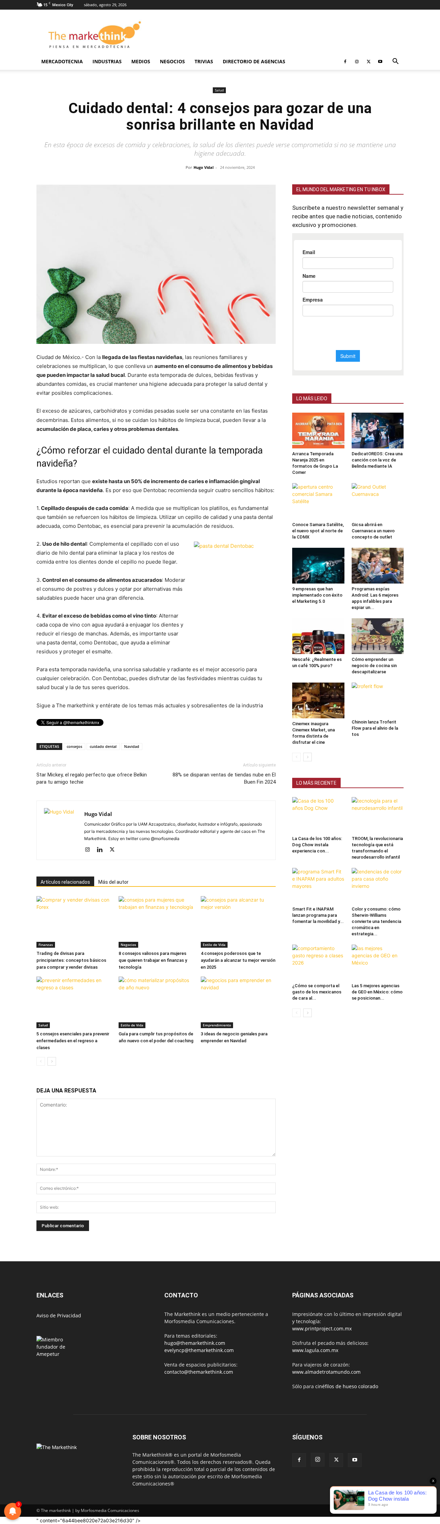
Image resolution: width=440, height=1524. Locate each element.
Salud (219, 90)
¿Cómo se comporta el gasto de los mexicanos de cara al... (316, 992)
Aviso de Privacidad (58, 1315)
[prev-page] (40, 1061)
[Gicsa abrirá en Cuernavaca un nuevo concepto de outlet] (378, 501)
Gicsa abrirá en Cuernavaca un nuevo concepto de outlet (373, 531)
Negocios (172, 61)
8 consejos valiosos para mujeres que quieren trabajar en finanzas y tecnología (153, 960)
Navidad (131, 746)
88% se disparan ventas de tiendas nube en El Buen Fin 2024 (224, 778)
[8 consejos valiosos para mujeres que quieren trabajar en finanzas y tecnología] (156, 922)
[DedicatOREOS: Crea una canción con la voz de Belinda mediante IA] (378, 430)
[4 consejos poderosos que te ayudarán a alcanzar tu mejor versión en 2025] (238, 922)
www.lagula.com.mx (315, 1350)
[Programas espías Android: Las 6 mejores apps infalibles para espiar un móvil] (378, 566)
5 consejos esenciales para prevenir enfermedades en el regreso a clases (72, 1040)
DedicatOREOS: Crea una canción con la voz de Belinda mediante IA (377, 460)
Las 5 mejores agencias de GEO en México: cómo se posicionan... (377, 992)
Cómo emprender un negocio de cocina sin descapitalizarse (374, 665)
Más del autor (113, 882)
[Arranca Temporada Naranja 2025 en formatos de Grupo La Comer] (318, 430)
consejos (74, 746)
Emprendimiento (217, 1025)
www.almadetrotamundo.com (326, 1372)
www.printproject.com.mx (322, 1328)
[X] (368, 61)
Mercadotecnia (62, 61)
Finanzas (45, 944)
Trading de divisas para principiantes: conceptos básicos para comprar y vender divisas (71, 960)
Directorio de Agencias (254, 61)
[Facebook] (345, 61)
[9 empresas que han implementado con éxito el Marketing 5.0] (318, 566)
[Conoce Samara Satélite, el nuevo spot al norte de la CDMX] (318, 501)
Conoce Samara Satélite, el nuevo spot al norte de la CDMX (318, 531)
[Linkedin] (102, 850)
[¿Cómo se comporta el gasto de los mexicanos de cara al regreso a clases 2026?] (318, 962)
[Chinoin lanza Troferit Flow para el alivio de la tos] (378, 700)
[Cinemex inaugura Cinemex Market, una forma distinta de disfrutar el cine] (318, 700)
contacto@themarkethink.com (198, 1372)
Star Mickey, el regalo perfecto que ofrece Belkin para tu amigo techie (91, 778)
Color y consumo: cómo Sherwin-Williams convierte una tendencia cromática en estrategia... (376, 921)
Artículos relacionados (65, 882)
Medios (140, 61)
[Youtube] (380, 61)
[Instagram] (357, 61)
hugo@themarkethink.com (194, 1343)
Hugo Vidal (203, 167)
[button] (395, 62)
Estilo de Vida (214, 944)
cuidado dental (103, 746)
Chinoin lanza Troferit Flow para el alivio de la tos (375, 728)
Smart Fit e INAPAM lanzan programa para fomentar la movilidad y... (318, 915)
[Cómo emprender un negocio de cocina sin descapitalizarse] (378, 636)
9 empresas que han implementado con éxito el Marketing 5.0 (317, 595)
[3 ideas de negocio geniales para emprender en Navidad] (238, 1002)
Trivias (204, 61)
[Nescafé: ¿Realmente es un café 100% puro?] (318, 636)
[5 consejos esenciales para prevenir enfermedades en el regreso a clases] (73, 1002)
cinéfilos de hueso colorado (346, 1386)
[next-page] (51, 1061)
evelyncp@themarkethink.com (199, 1350)
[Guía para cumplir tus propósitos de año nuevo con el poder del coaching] (156, 1002)
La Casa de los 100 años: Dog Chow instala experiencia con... (317, 844)
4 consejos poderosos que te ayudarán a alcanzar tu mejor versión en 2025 (238, 960)
